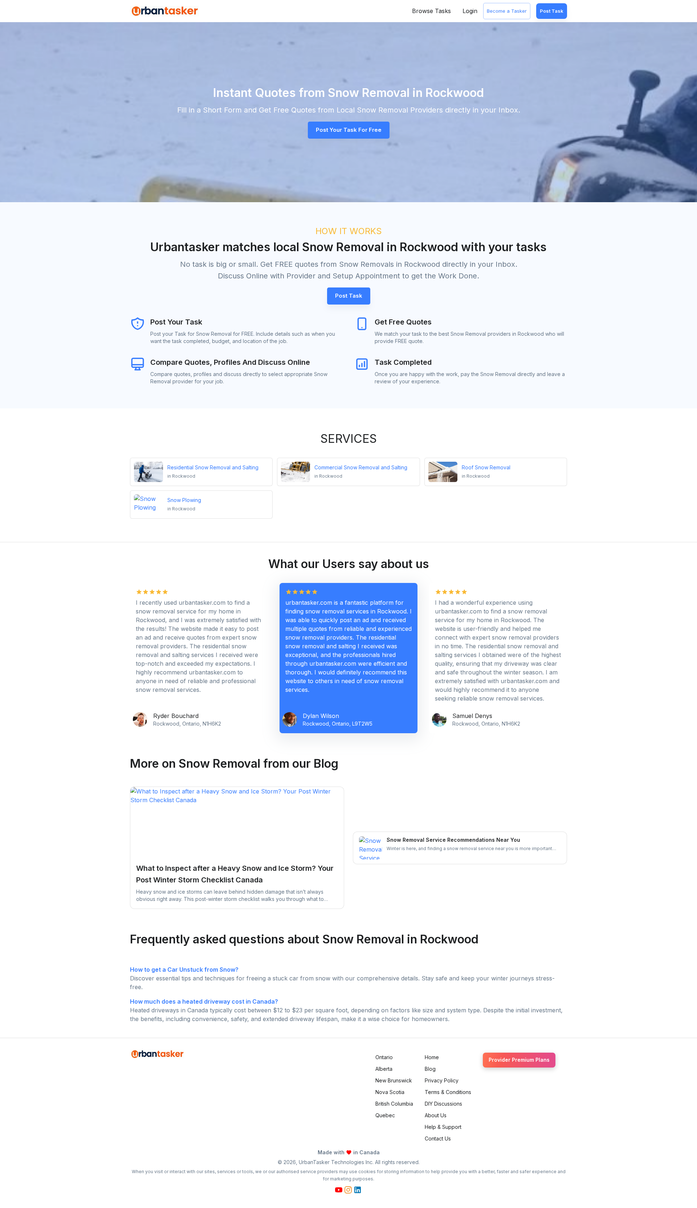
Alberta (383, 1069)
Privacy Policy (441, 1080)
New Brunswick (393, 1080)
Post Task (551, 11)
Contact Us (438, 1138)
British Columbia (394, 1104)
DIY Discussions (443, 1104)
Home (432, 1057)
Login (469, 11)
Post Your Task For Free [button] (349, 129)
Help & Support (443, 1127)
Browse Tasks (431, 11)
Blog (430, 1069)
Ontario (384, 1057)
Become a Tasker (507, 11)
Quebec (385, 1115)
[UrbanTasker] (157, 1054)
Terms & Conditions (448, 1092)
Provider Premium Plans (519, 1060)
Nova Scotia (389, 1092)
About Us (436, 1115)
